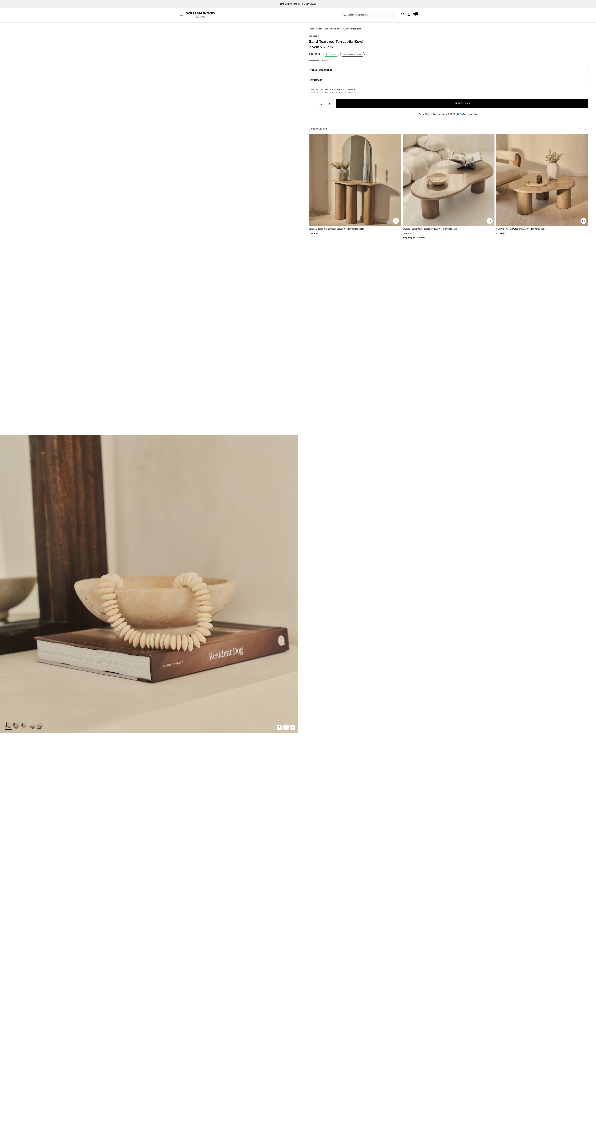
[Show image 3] (24, 726)
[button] (337, 14)
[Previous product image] (286, 727)
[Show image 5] (40, 726)
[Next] (586, 128)
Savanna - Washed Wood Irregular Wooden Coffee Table (520, 229)
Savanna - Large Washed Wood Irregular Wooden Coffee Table (430, 229)
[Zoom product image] (279, 727)
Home (311, 29)
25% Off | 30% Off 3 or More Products (298, 4)
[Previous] (580, 128)
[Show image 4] (32, 726)
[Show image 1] (8, 726)
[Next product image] (292, 727)
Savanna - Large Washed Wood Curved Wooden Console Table (336, 229)
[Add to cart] (396, 221)
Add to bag (462, 103)
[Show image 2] (16, 726)
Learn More (473, 114)
